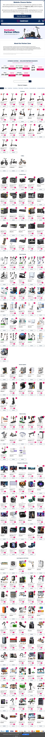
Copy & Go (12, 68)
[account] (39, 21)
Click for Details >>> (22, 16)
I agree (26, 734)
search (30, 81)
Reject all (16, 736)
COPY (5, 104)
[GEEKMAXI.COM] (22, 21)
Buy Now (4, 106)
